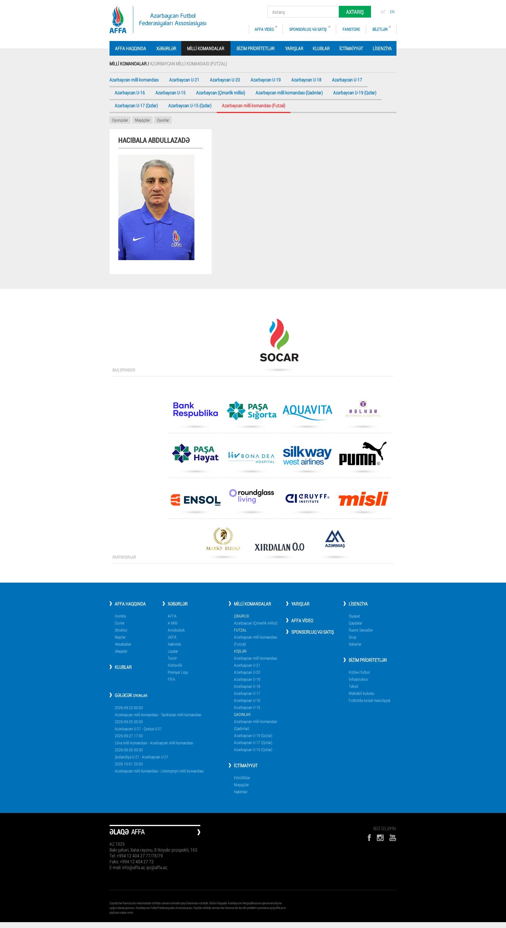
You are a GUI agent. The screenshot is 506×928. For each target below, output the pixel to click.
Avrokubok (176, 630)
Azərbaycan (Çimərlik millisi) (220, 92)
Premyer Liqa (178, 672)
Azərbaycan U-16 (130, 92)
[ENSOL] (195, 502)
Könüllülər (242, 777)
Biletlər (380, 29)
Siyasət (354, 616)
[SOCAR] (279, 342)
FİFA (171, 679)
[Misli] (363, 501)
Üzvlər (119, 623)
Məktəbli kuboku (362, 693)
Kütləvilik (175, 665)
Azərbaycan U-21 (184, 80)
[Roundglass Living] (251, 498)
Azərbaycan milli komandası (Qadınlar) (289, 92)
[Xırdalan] (279, 549)
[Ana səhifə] (158, 19)
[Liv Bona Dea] (251, 459)
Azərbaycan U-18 (306, 80)
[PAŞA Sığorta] (251, 412)
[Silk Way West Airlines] (307, 457)
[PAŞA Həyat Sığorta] (195, 455)
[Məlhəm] (363, 410)
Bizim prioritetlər (256, 48)
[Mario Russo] (223, 541)
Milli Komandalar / (130, 63)
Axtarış (355, 11)
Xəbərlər (166, 48)
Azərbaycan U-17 (347, 80)
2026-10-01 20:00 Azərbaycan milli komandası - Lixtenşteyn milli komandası (159, 767)
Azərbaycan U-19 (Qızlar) (354, 92)
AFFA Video (264, 29)
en (392, 11)
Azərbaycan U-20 (225, 80)
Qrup (352, 637)
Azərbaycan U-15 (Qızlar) (189, 105)
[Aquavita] (307, 414)
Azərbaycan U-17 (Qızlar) (136, 105)
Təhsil (353, 686)
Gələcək (131, 695)
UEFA (172, 637)
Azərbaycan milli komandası (134, 80)
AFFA (172, 616)
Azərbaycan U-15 (170, 92)
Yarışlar (294, 48)
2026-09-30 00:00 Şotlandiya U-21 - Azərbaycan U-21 (141, 753)
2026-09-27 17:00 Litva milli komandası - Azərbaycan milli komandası (154, 739)
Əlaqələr (121, 651)
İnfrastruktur (358, 679)
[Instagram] (380, 837)
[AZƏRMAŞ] (335, 541)
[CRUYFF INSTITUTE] (307, 500)
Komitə (120, 616)
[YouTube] (392, 837)
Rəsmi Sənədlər (361, 630)
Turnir (172, 658)
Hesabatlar (123, 644)
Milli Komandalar (252, 604)
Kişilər (240, 651)
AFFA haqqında (130, 48)
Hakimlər (174, 644)
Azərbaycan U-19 (266, 80)
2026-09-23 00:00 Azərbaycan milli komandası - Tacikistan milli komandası (158, 711)
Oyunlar (163, 120)
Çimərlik (241, 616)
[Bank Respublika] (195, 412)
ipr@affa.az (276, 907)
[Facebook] (369, 837)
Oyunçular (120, 120)
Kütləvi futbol (359, 672)
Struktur (121, 630)
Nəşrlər (120, 637)
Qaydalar (355, 623)
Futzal (240, 630)
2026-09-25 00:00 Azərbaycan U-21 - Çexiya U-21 (138, 725)
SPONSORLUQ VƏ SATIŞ (308, 29)
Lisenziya (382, 48)
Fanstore (351, 29)
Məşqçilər (142, 120)
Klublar (321, 48)
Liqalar (173, 651)
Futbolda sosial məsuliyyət (369, 700)
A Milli (172, 623)
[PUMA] (363, 455)
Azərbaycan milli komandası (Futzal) (255, 640)
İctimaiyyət (351, 48)
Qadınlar (242, 714)
